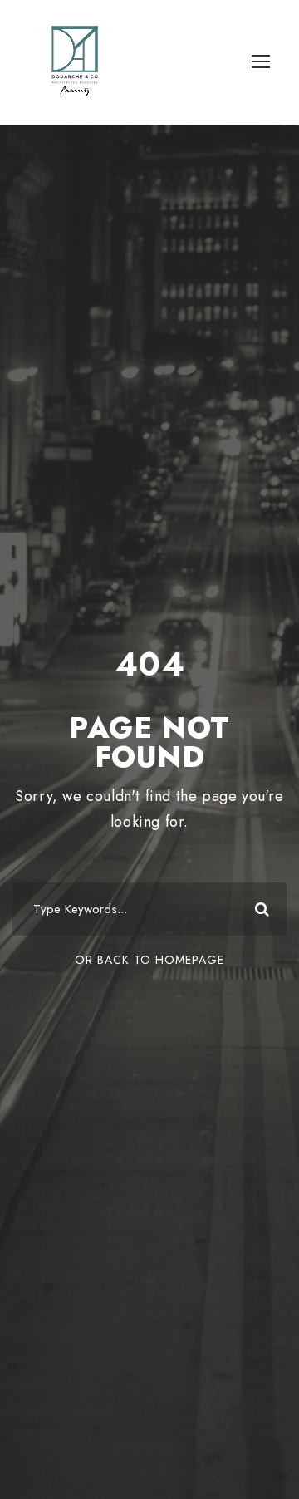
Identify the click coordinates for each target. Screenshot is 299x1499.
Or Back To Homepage (149, 959)
